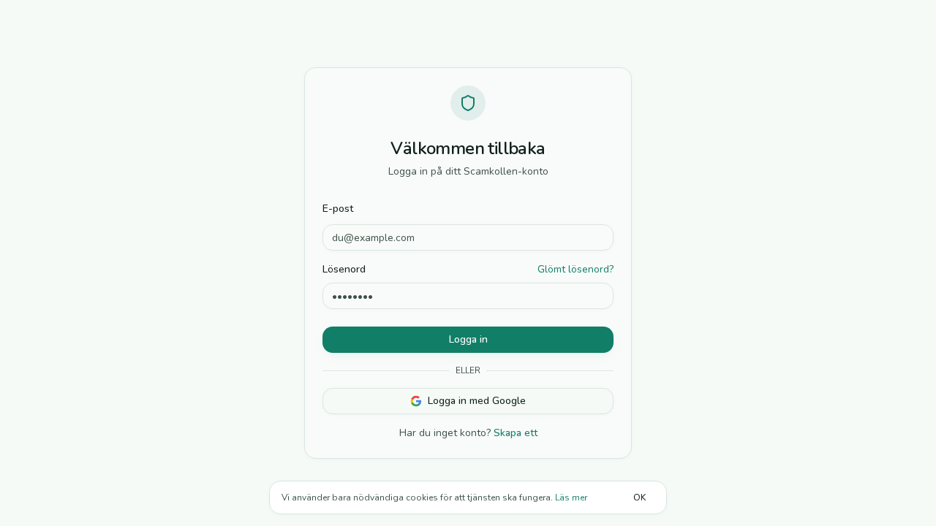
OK (639, 497)
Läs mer (571, 497)
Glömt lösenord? (575, 269)
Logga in (468, 339)
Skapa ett (515, 433)
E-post (337, 209)
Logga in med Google (477, 401)
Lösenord (344, 269)
